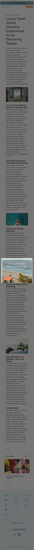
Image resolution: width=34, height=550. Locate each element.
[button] (29, 261)
